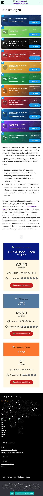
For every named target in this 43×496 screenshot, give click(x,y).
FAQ (3, 447)
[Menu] (2, 2)
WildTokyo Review (13, 104)
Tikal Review (12, 56)
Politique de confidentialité (24, 493)
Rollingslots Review (14, 128)
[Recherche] (40, 2)
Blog (3, 467)
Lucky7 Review (12, 34)
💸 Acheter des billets (21, 285)
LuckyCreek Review (13, 139)
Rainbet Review (13, 45)
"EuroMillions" (32, 206)
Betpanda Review (13, 81)
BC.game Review (13, 21)
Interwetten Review (14, 116)
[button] (21, 237)
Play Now (35, 23)
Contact (4, 461)
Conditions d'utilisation (9, 450)
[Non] (41, 489)
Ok (12, 493)
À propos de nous (8, 464)
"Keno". (5, 209)
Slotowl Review (12, 69)
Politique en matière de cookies (13, 453)
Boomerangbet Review (14, 92)
